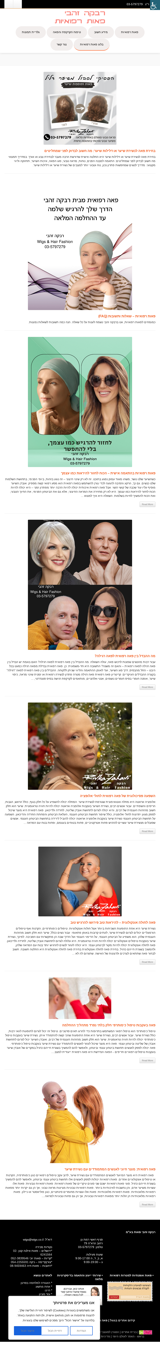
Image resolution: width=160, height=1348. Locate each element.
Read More (147, 504)
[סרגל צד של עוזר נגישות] (155, 5)
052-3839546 (20, 1258)
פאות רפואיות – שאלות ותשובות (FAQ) (126, 316)
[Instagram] (9, 4)
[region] (54, 1318)
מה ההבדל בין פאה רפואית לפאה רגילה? (125, 656)
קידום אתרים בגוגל (122, 1320)
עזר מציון (44, 1294)
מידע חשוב (101, 32)
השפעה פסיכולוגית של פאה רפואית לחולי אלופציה (117, 796)
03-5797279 (135, 4)
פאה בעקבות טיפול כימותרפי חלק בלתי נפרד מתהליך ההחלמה (108, 1025)
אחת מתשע (43, 1286)
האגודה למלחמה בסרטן (35, 1282)
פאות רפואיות (129, 32)
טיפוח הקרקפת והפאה (67, 32)
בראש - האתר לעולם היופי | (127, 1336)
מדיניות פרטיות (100, 1336)
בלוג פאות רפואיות (91, 44)
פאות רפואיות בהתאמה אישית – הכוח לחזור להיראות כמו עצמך (108, 473)
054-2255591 (20, 1262)
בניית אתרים (129, 1332)
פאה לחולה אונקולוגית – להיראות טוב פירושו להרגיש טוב (112, 922)
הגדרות (81, 1330)
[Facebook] (17, 4)
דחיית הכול (55, 1330)
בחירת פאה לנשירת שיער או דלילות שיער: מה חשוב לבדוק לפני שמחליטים (99, 151)
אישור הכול (27, 1330)
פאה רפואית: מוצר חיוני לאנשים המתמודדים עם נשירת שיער (110, 1169)
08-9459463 (18, 1265)
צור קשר (62, 44)
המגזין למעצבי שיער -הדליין (102, 1332)
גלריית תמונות (31, 32)
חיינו (47, 1290)
